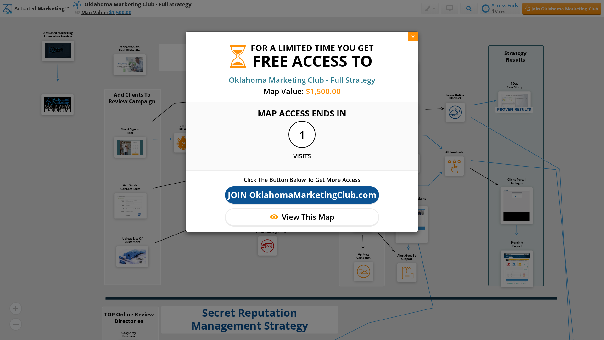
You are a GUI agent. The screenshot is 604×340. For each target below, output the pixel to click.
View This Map (308, 217)
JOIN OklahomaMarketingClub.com (302, 195)
